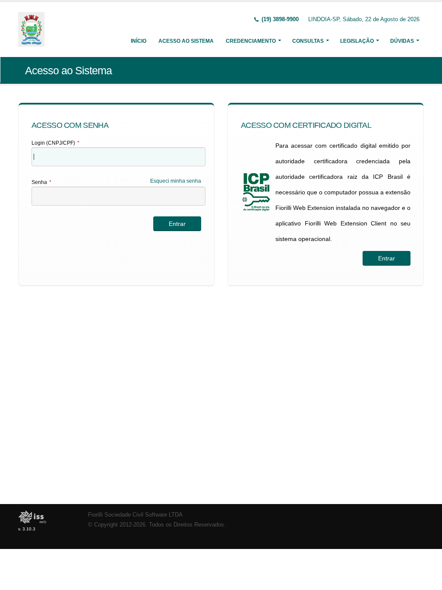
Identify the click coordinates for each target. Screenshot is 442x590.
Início (138, 41)
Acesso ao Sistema (186, 41)
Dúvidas (402, 41)
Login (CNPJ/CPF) (55, 143)
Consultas (308, 41)
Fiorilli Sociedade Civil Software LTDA (135, 515)
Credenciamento (251, 41)
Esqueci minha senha (175, 181)
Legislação (357, 41)
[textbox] (118, 156)
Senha (41, 182)
